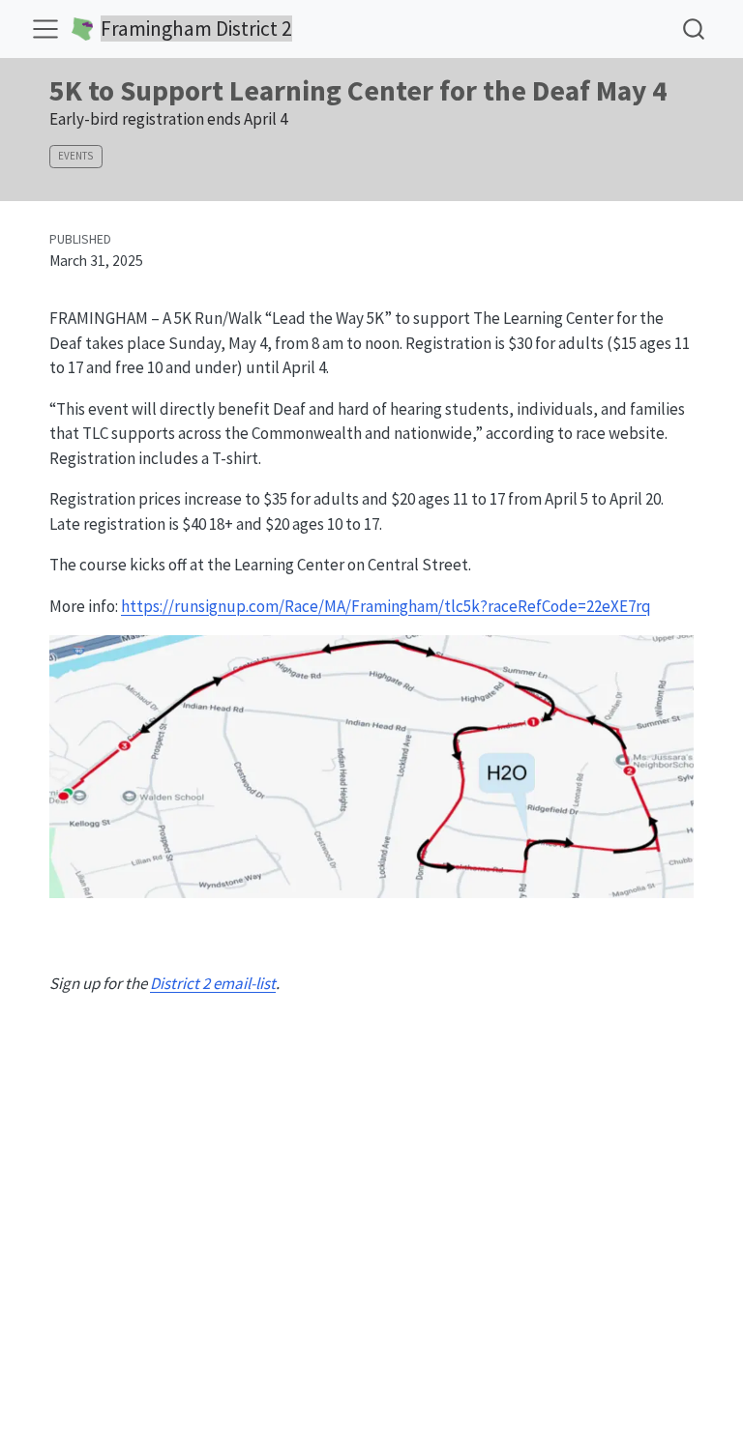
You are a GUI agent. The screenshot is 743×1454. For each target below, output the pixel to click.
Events (75, 155)
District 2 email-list (213, 983)
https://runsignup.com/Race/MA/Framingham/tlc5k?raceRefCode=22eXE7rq (386, 606)
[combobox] (694, 29)
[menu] (45, 29)
